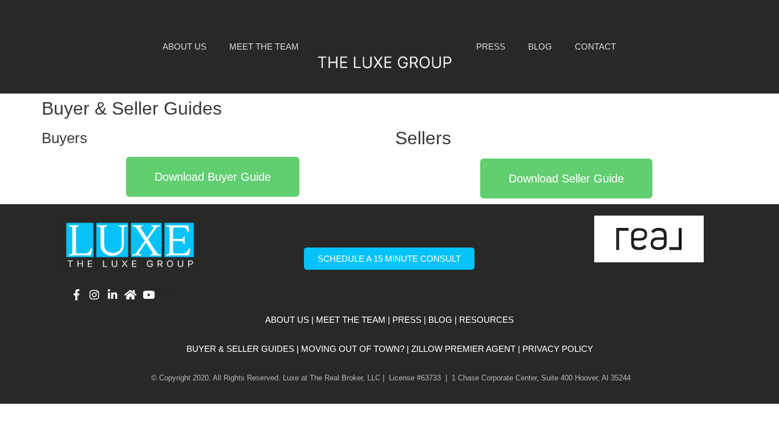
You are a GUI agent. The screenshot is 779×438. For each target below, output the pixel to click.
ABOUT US (287, 320)
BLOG (440, 320)
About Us (184, 46)
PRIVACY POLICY (557, 349)
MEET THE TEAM (351, 320)
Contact (595, 46)
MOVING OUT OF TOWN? (352, 349)
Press (490, 46)
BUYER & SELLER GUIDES (240, 349)
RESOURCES (486, 320)
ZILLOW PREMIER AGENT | (465, 349)
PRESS (406, 320)
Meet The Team (264, 46)
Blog (540, 46)
